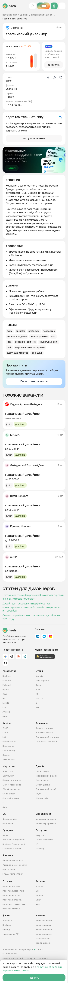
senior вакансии (44, 934)
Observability (9, 750)
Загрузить (53, 64)
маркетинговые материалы (30, 347)
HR (37, 844)
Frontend (7, 680)
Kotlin (38, 685)
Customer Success (12, 848)
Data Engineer (42, 680)
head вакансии (43, 943)
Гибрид (6, 929)
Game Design (42, 771)
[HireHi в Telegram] (44, 636)
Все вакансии (10, 14)
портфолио (49, 331)
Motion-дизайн (43, 784)
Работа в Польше (11, 908)
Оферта (31, 958)
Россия (39, 886)
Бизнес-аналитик (44, 728)
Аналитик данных (44, 732)
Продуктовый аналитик (47, 737)
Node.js (39, 676)
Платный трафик (11, 798)
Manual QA (8, 823)
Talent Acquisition (44, 839)
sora (53, 336)
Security (7, 755)
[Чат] (32, 6)
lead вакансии (43, 938)
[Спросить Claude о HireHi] (18, 656)
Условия (43, 958)
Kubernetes (8, 746)
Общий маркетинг (12, 789)
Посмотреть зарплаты (34, 381)
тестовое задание (17, 336)
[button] (31, 101)
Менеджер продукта (46, 819)
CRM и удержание (12, 784)
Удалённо (7, 920)
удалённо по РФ (11, 934)
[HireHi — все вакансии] (9, 630)
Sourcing (40, 848)
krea (9, 341)
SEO (4, 802)
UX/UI (38, 793)
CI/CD (5, 728)
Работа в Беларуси (12, 899)
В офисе (7, 925)
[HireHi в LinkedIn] (37, 636)
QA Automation (10, 819)
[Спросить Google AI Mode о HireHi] (5, 656)
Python (6, 689)
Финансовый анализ (13, 860)
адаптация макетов (17, 352)
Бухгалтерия (9, 869)
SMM (5, 807)
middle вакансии (44, 929)
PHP (38, 707)
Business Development (14, 844)
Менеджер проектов (46, 823)
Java (5, 694)
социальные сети (48, 341)
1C (37, 694)
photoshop (34, 331)
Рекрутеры (41, 835)
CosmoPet (16, 27)
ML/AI (5, 716)
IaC (4, 737)
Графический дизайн (42, 14)
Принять (34, 977)
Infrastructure (9, 741)
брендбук (37, 352)
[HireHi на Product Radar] (45, 656)
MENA (38, 899)
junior (9, 80)
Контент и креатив (12, 780)
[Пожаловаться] (55, 78)
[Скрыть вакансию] (49, 78)
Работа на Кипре (11, 895)
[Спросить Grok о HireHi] (5, 663)
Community (8, 776)
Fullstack (7, 685)
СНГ (38, 891)
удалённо (11, 88)
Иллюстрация (42, 780)
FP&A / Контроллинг (13, 874)
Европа (39, 895)
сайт (9, 347)
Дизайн (24, 14)
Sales (5, 835)
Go (4, 698)
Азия (38, 904)
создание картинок (25, 341)
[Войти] (54, 6)
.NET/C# (39, 698)
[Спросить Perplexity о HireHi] (24, 656)
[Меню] (62, 6)
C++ (38, 703)
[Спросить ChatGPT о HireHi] (11, 656)
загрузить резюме (34, 138)
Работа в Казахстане (13, 891)
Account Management (14, 839)
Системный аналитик (46, 741)
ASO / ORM (8, 771)
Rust (38, 689)
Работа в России (11, 886)
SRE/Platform (9, 759)
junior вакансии (44, 925)
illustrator (20, 331)
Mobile (6, 703)
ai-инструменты (39, 336)
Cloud (5, 732)
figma (9, 331)
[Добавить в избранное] (61, 78)
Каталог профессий (13, 958)
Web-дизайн (42, 798)
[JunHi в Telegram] (50, 636)
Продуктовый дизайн (46, 789)
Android (6, 712)
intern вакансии (44, 920)
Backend (7, 676)
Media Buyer (9, 793)
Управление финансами (15, 865)
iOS (4, 707)
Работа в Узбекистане (14, 904)
